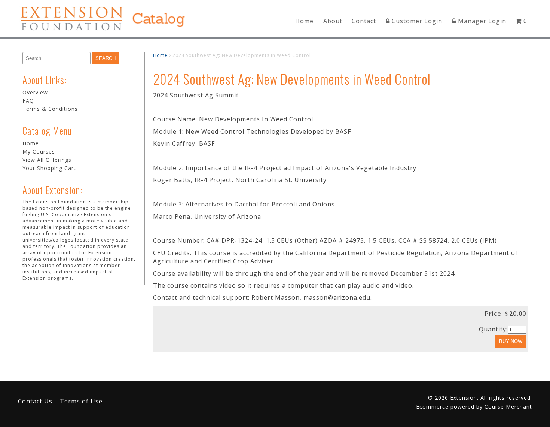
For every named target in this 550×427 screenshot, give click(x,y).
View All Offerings (46, 159)
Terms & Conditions (50, 108)
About (332, 21)
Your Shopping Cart (49, 168)
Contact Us (35, 401)
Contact (364, 21)
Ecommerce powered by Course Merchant (474, 406)
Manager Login (481, 21)
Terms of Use (81, 401)
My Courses (38, 151)
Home (304, 21)
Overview (35, 92)
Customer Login (416, 21)
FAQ (28, 100)
